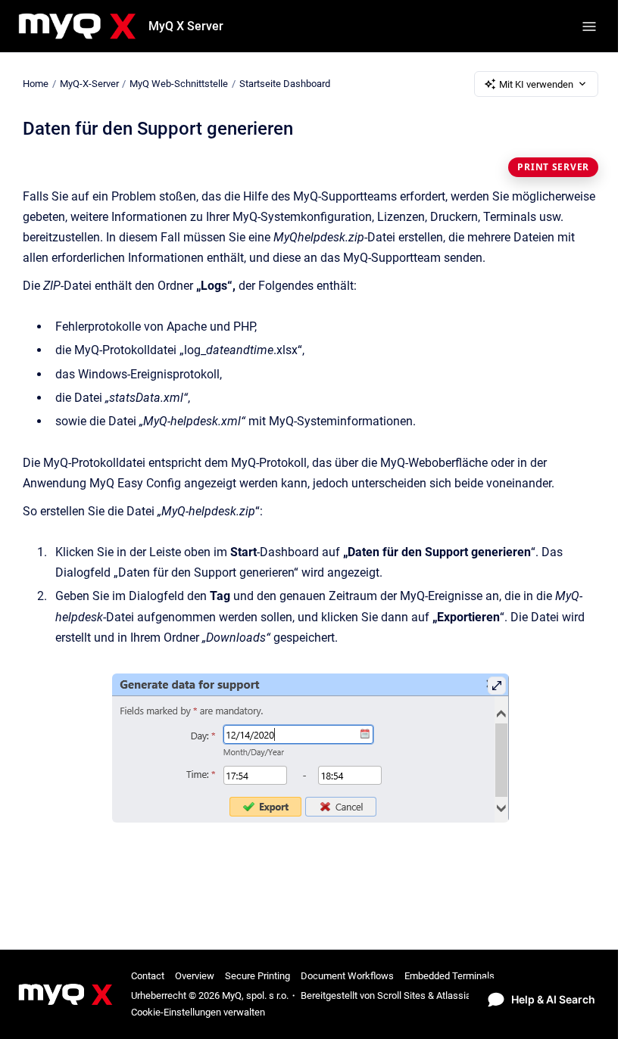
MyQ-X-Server (89, 83)
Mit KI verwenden (536, 84)
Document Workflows (347, 975)
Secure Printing (257, 975)
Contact (147, 975)
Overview (194, 975)
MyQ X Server (185, 26)
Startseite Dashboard (284, 83)
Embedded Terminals (449, 975)
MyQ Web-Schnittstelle (179, 83)
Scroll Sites (401, 995)
